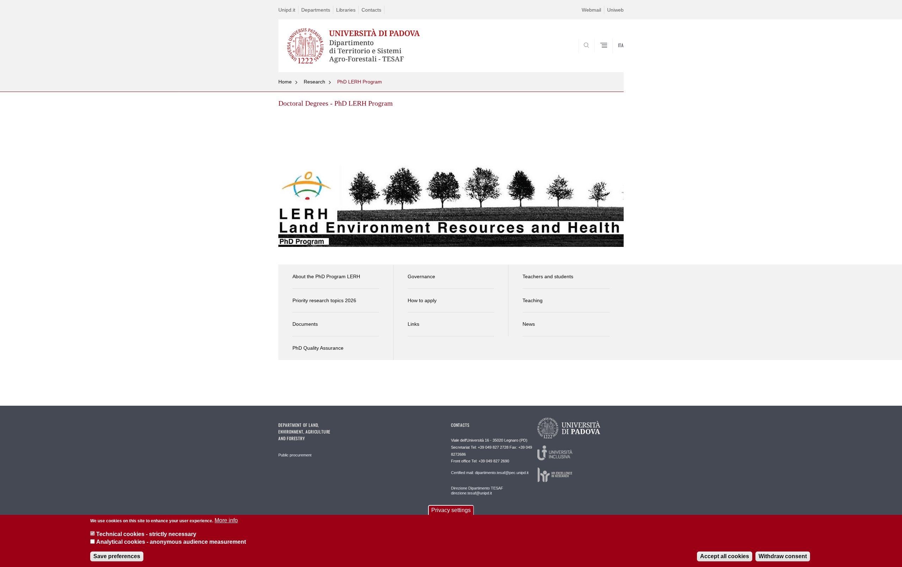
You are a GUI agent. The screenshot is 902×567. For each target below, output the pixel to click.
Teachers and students (548, 276)
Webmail (591, 10)
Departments (315, 10)
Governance (421, 276)
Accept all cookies (724, 556)
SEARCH (611, 55)
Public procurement (294, 455)
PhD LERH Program (359, 82)
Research (314, 82)
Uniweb (615, 10)
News (529, 324)
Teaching (533, 300)
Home (285, 82)
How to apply (422, 300)
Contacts (371, 10)
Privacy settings (451, 510)
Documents (305, 324)
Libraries (346, 10)
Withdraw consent (783, 556)
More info (226, 520)
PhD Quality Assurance (318, 348)
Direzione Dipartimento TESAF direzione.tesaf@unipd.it (477, 490)
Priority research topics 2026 (324, 300)
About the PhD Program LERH (326, 276)
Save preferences (116, 556)
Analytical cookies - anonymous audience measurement (171, 542)
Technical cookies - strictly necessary (146, 534)
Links (413, 324)
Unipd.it (286, 10)
